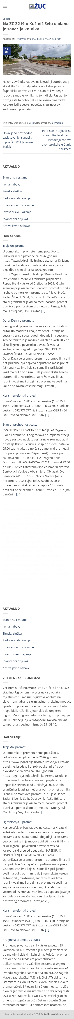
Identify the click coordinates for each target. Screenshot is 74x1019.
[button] (5, 6)
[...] (43, 311)
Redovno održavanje (17, 198)
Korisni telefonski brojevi (19, 396)
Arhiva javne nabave (16, 226)
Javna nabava (11, 184)
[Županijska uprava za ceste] (37, 6)
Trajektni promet (14, 246)
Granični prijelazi (14, 504)
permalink (57, 122)
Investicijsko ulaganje (17, 212)
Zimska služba (12, 191)
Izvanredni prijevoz (15, 219)
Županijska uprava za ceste (45, 39)
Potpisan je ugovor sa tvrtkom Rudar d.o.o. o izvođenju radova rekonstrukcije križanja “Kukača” (56, 140)
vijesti (6, 19)
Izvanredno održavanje (18, 205)
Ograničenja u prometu (18, 320)
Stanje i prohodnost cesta (20, 425)
